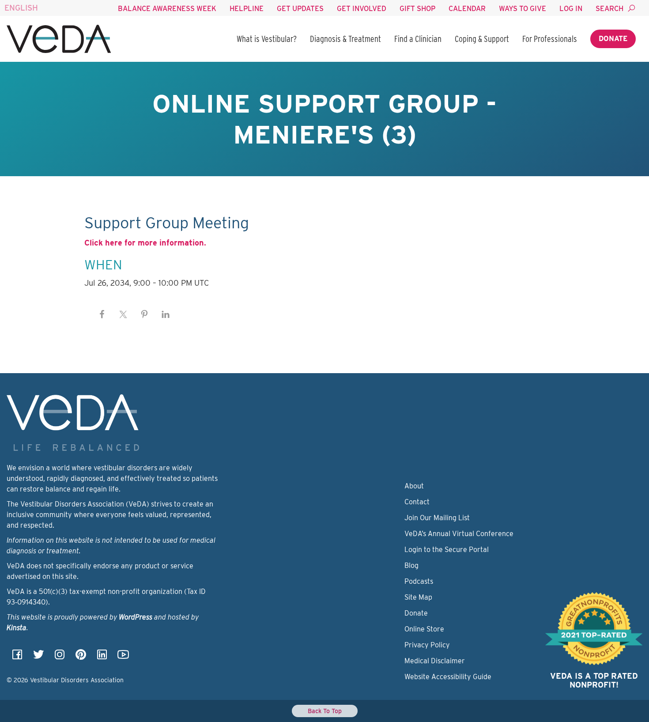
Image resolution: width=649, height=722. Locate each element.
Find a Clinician (417, 39)
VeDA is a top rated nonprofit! (594, 680)
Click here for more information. (145, 242)
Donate (613, 38)
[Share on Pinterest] (144, 314)
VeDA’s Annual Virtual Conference (458, 533)
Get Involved (361, 8)
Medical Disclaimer (434, 661)
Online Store (424, 629)
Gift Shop (417, 8)
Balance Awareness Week (167, 8)
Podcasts (418, 581)
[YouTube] (123, 657)
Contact (417, 502)
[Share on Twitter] (123, 314)
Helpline (247, 8)
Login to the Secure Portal (446, 549)
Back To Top (325, 710)
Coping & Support (482, 39)
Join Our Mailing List (437, 518)
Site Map (418, 597)
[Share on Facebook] (102, 314)
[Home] (59, 39)
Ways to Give (522, 8)
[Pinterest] (81, 657)
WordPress (135, 617)
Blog (411, 565)
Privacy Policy (427, 645)
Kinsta (16, 628)
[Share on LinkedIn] (165, 314)
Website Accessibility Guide (447, 677)
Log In (570, 8)
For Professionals (549, 39)
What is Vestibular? (267, 39)
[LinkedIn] (102, 657)
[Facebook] (17, 657)
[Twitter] (38, 657)
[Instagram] (60, 657)
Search (609, 8)
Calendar (467, 8)
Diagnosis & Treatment (345, 39)
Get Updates (300, 8)
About (414, 486)
